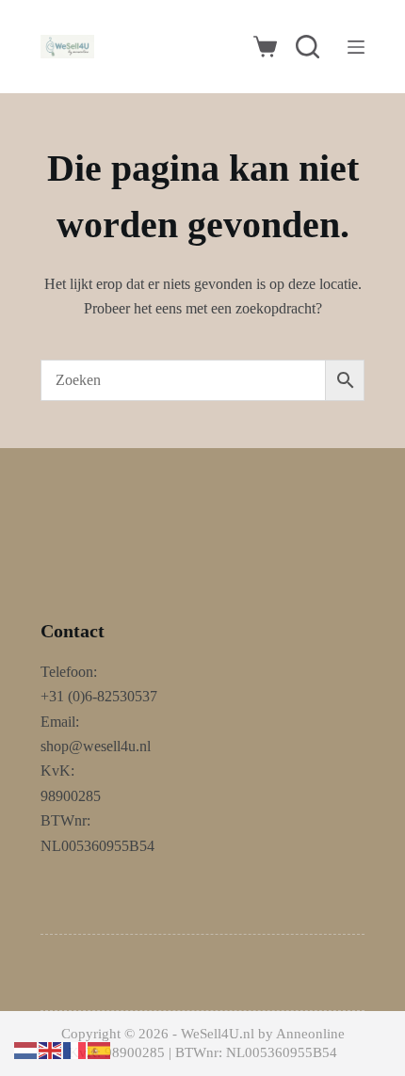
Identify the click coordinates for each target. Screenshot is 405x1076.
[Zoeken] (307, 46)
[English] (51, 1049)
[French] (75, 1049)
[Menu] (356, 47)
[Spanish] (100, 1049)
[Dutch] (26, 1049)
